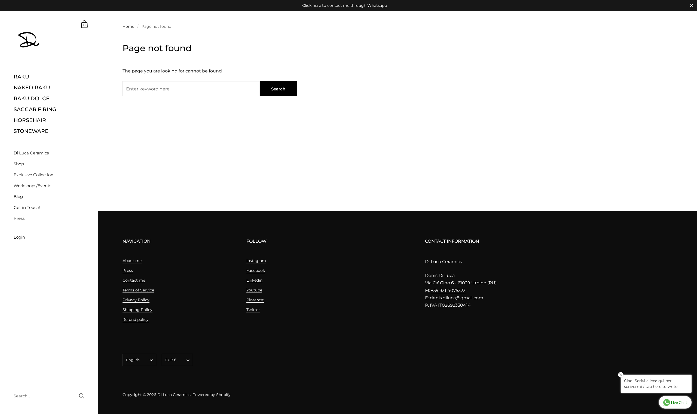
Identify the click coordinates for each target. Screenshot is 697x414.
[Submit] (81, 396)
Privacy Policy (136, 299)
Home (128, 26)
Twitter (253, 309)
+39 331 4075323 (448, 290)
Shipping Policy (137, 309)
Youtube (254, 290)
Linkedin (254, 280)
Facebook (255, 270)
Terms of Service (138, 290)
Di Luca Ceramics (174, 394)
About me (132, 260)
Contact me (134, 280)
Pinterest (255, 299)
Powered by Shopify (211, 394)
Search (278, 89)
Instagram (256, 260)
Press (128, 270)
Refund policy (136, 319)
